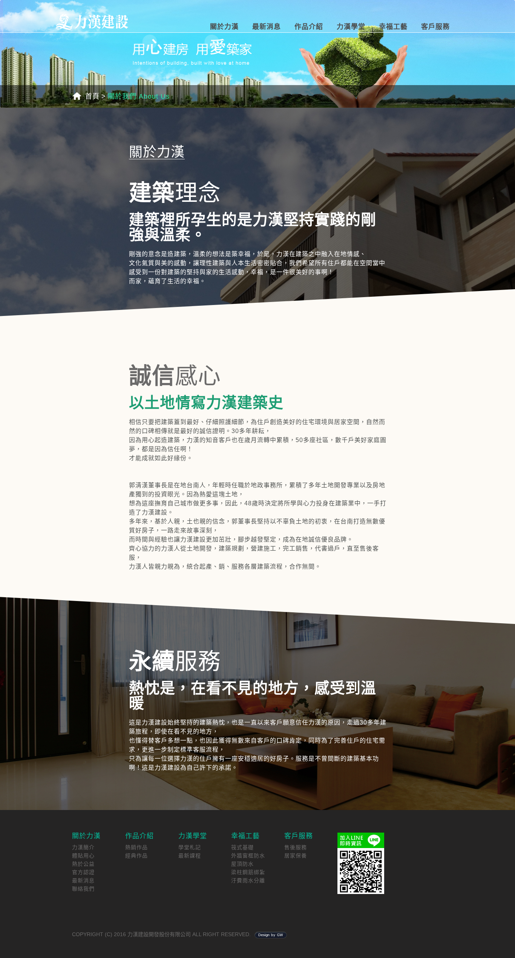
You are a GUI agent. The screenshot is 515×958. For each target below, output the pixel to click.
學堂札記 (189, 847)
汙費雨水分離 (248, 880)
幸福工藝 (393, 27)
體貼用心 (83, 856)
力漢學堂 (351, 27)
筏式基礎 (242, 847)
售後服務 (295, 847)
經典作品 (136, 856)
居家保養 (295, 856)
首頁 (92, 96)
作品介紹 (308, 27)
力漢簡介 (83, 847)
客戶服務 (435, 27)
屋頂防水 (242, 864)
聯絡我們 (83, 889)
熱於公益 (83, 864)
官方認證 (83, 872)
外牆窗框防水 (248, 856)
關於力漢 (224, 27)
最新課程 (189, 856)
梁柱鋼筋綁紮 (248, 872)
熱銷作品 (136, 847)
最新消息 (266, 27)
